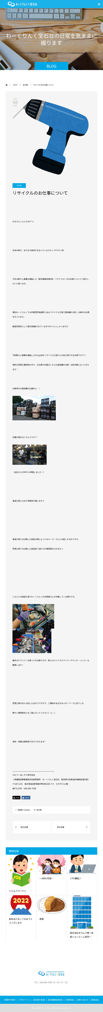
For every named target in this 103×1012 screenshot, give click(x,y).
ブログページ (24, 999)
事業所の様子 (10, 999)
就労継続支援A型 (55, 999)
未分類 (19, 185)
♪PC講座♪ (75, 878)
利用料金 (69, 999)
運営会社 (95, 999)
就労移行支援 (39, 999)
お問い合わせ (82, 999)
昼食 (41, 918)
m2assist (26, 810)
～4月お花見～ (46, 878)
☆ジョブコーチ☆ (17, 890)
